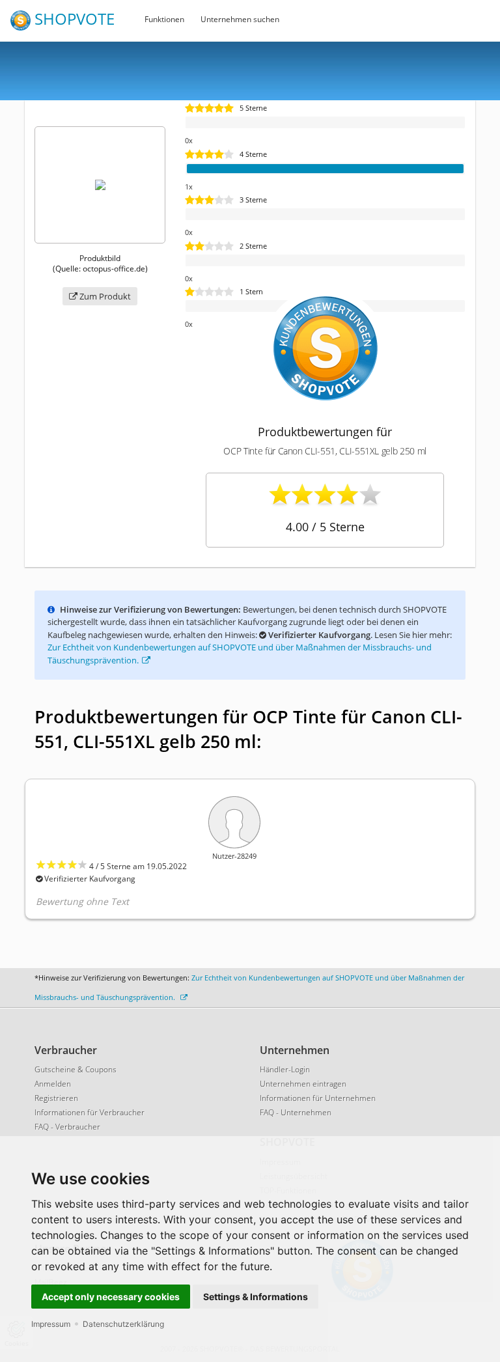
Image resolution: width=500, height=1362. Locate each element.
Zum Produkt (104, 296)
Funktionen (164, 19)
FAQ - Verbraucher (67, 1126)
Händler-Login (285, 1069)
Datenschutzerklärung (123, 1324)
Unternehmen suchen (240, 19)
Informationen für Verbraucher (90, 1112)
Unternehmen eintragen (303, 1083)
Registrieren (56, 1098)
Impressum (50, 1324)
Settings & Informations (255, 1296)
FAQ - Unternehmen (295, 1112)
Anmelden (53, 1083)
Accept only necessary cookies (111, 1296)
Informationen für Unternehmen (318, 1098)
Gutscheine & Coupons (76, 1069)
